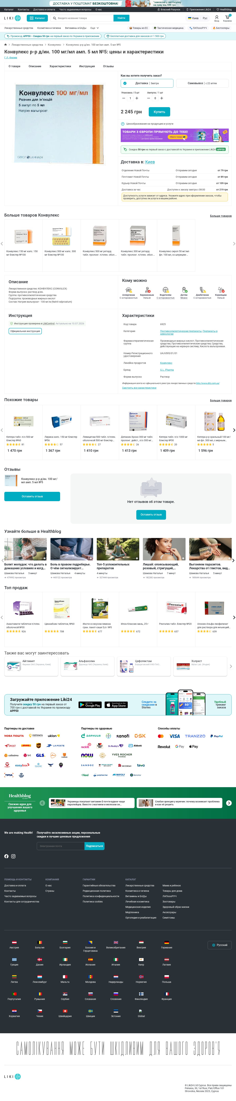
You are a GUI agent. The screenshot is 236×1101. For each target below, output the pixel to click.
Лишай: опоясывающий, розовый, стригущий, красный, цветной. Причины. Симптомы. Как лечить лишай (164, 566)
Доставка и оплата (44, 9)
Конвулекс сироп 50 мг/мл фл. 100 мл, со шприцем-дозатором (174, 253)
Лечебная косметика (137, 901)
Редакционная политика (97, 890)
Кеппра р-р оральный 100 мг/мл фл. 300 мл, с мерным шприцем (214, 438)
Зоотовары (169, 901)
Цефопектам (143, 661)
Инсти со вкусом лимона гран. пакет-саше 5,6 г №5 (97, 625)
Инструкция (87, 66)
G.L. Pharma (167, 369)
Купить (159, 112)
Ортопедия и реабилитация (140, 917)
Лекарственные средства (18, 28)
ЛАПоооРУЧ (170, 896)
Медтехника (132, 912)
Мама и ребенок (172, 885)
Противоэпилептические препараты (181, 331)
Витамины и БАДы (75, 28)
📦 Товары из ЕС (138, 28)
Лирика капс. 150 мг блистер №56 (61, 438)
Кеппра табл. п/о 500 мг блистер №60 (20, 438)
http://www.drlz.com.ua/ (207, 383)
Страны (49, 890)
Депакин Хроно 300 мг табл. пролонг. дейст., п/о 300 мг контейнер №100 (137, 438)
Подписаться (94, 846)
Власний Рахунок (170, 9)
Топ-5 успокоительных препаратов (113, 566)
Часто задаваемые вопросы (75, 9)
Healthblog (226, 9)
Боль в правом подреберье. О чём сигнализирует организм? (70, 566)
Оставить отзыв (32, 496)
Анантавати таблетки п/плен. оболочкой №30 (23, 625)
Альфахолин (87, 661)
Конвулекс (54, 44)
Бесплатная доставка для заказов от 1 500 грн (137, 36)
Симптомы (169, 917)
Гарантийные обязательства (99, 885)
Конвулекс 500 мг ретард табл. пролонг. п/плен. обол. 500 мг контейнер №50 (99, 253)
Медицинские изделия (138, 907)
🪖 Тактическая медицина (168, 28)
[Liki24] (12, 1077)
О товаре (14, 66)
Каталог (9, 9)
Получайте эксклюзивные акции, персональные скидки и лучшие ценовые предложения (68, 834)
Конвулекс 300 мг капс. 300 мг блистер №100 (60, 253)
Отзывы (108, 66)
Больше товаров (221, 216)
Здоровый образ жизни (176, 907)
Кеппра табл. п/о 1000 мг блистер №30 (173, 438)
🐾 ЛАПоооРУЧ (198, 28)
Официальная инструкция (25, 331)
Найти (121, 18)
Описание (35, 66)
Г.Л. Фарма (10, 57)
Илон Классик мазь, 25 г (134, 623)
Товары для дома (172, 890)
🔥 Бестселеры (221, 28)
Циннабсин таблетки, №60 (59, 623)
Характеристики (60, 66)
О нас (99, 9)
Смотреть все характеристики (139, 387)
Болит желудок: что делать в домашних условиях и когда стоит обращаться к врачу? (25, 566)
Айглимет (28, 661)
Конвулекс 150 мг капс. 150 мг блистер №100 (22, 253)
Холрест (196, 661)
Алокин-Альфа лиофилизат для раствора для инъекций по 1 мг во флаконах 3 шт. (213, 625)
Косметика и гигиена (49, 28)
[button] (147, 83)
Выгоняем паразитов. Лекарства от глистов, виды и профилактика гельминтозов (209, 566)
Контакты (23, 9)
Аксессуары (169, 912)
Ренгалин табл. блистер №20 (175, 623)
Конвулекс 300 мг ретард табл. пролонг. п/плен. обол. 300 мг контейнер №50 (137, 253)
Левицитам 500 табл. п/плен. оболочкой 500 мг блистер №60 (99, 438)
